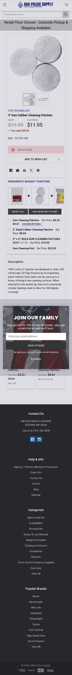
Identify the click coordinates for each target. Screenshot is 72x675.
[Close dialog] (66, 309)
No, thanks (36, 359)
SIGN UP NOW (36, 345)
